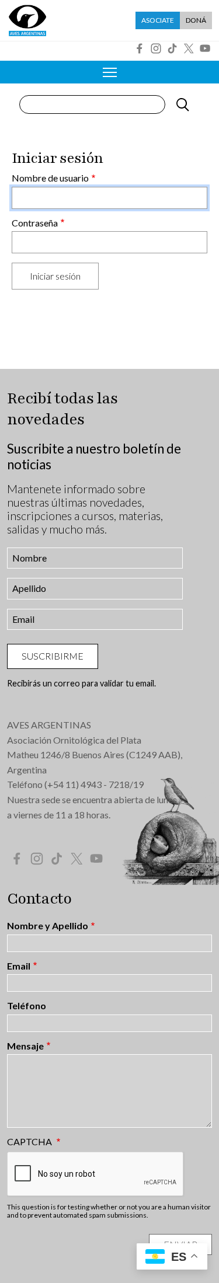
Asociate (157, 20)
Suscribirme (53, 655)
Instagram (156, 48)
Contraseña (35, 223)
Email (18, 966)
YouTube (205, 48)
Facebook (140, 48)
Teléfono (26, 1005)
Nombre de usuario (50, 178)
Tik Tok (172, 48)
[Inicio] (27, 20)
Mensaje (25, 1046)
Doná (196, 20)
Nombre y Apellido (47, 926)
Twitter (189, 48)
